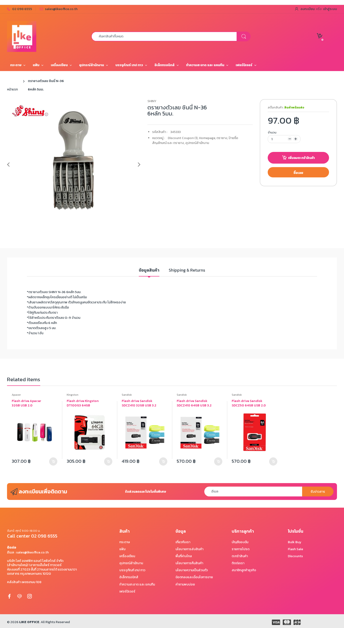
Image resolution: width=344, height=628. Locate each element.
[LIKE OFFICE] (21, 36)
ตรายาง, (222, 138)
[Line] (19, 596)
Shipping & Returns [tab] (187, 270)
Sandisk (127, 395)
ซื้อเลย (298, 172)
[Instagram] (29, 596)
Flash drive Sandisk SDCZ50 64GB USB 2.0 (249, 403)
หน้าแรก (12, 89)
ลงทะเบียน (307, 9)
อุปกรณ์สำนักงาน (197, 142)
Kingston (72, 395)
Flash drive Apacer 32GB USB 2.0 (26, 403)
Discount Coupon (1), (183, 138)
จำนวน (272, 132)
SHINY (151, 101)
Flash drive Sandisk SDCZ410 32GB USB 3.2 (139, 403)
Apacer (16, 395)
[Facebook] (9, 596)
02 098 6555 (22, 9)
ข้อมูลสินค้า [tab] (149, 270)
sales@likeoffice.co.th (61, 9)
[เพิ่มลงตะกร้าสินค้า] (53, 461)
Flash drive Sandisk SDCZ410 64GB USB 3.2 (194, 403)
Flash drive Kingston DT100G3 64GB (83, 403)
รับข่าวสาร (318, 491)
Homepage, (207, 138)
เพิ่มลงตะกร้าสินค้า (301, 157)
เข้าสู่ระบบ (330, 9)
